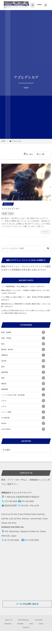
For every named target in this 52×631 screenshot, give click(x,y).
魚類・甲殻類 (22, 338)
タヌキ (22, 401)
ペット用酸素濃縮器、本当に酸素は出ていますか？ (18, 286)
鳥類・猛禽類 (22, 332)
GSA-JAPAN (22, 429)
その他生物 (22, 418)
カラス (22, 406)
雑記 (23, 344)
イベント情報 (22, 412)
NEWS (22, 423)
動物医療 (22, 389)
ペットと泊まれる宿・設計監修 (22, 395)
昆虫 (22, 367)
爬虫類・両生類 (22, 349)
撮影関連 (22, 372)
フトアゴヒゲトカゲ (10, 209)
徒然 (23, 378)
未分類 (23, 361)
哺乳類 (23, 384)
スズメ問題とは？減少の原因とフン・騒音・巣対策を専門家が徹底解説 (25, 297)
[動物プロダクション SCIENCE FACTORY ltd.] (16, 3)
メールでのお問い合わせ (27, 604)
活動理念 (22, 355)
